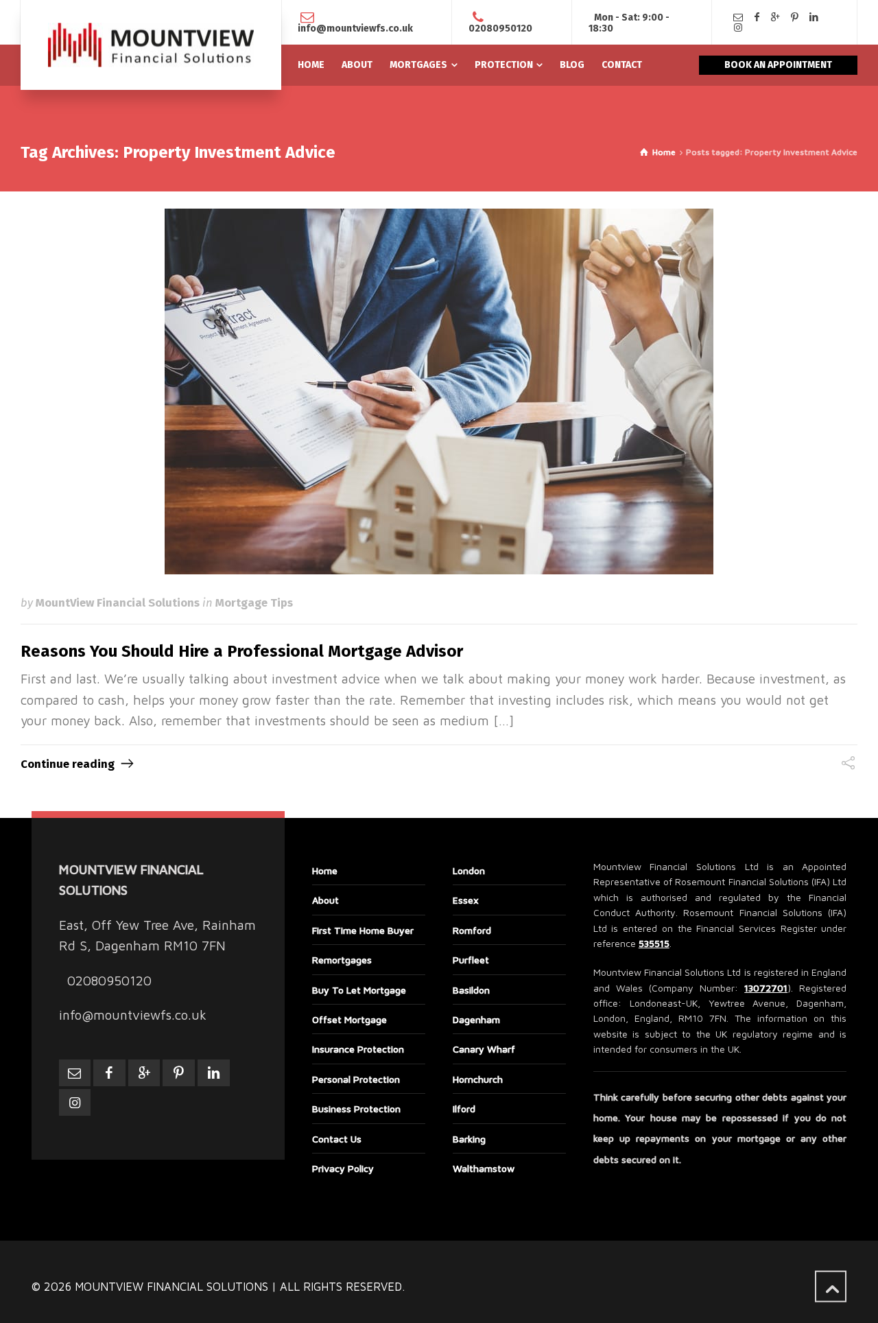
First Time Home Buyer (363, 930)
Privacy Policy (343, 1168)
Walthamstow (483, 1168)
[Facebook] (757, 17)
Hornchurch (478, 1079)
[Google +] (776, 17)
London (469, 870)
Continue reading (68, 764)
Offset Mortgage (349, 1019)
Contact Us (336, 1139)
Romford (472, 930)
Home (324, 870)
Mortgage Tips (254, 602)
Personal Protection (356, 1079)
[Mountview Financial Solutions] (151, 45)
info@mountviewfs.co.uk (355, 28)
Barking (469, 1139)
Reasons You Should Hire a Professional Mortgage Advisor (242, 651)
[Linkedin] (813, 17)
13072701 (765, 988)
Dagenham (476, 1019)
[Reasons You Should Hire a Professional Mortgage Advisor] (439, 391)
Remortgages (342, 959)
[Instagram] (738, 28)
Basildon (471, 990)
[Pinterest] (795, 17)
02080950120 (500, 28)
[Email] (738, 17)
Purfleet (471, 959)
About (325, 900)
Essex (466, 900)
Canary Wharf (484, 1049)
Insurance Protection (358, 1049)
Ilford (464, 1108)
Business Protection (356, 1108)
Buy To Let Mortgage (359, 990)
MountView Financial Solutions (118, 602)
